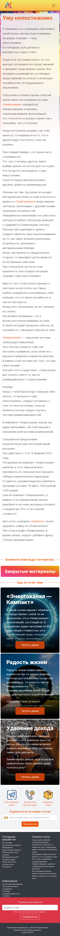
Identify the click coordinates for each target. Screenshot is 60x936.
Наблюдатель (7, 847)
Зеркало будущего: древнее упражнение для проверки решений (43, 866)
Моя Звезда (7, 843)
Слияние (5, 855)
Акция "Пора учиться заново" (44, 873)
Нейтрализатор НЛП (10, 857)
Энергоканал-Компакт (11, 850)
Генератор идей (8, 860)
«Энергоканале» (25, 201)
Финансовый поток (10, 852)
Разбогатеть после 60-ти (42, 845)
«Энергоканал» (12, 104)
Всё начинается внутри (41, 871)
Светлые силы (8, 864)
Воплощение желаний (11, 845)
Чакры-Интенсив (9, 862)
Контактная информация (12, 884)
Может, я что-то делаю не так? (44, 857)
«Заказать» (37, 521)
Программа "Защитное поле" (44, 854)
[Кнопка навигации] (54, 5)
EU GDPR (5, 896)
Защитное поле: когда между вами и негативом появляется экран (44, 849)
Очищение (6, 867)
